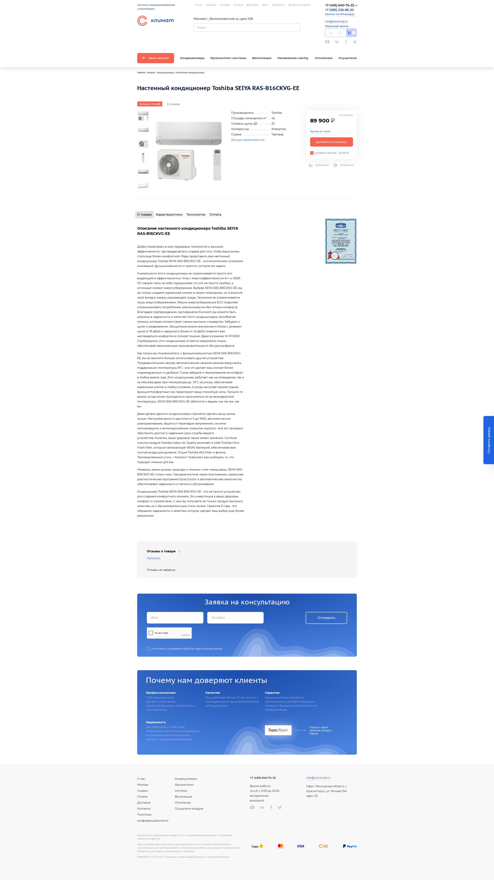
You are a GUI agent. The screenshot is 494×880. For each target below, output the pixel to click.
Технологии (196, 214)
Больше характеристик (247, 140)
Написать (153, 558)
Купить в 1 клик (320, 131)
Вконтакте (337, 42)
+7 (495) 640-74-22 (263, 778)
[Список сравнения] (331, 33)
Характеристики (169, 214)
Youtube (327, 41)
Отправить (326, 618)
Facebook (346, 42)
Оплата (215, 214)
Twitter (355, 42)
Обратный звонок (337, 26)
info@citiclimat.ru (336, 21)
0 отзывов (173, 103)
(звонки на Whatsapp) (339, 12)
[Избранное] (339, 33)
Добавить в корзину (331, 142)
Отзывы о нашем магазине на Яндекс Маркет (321, 730)
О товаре (144, 214)
